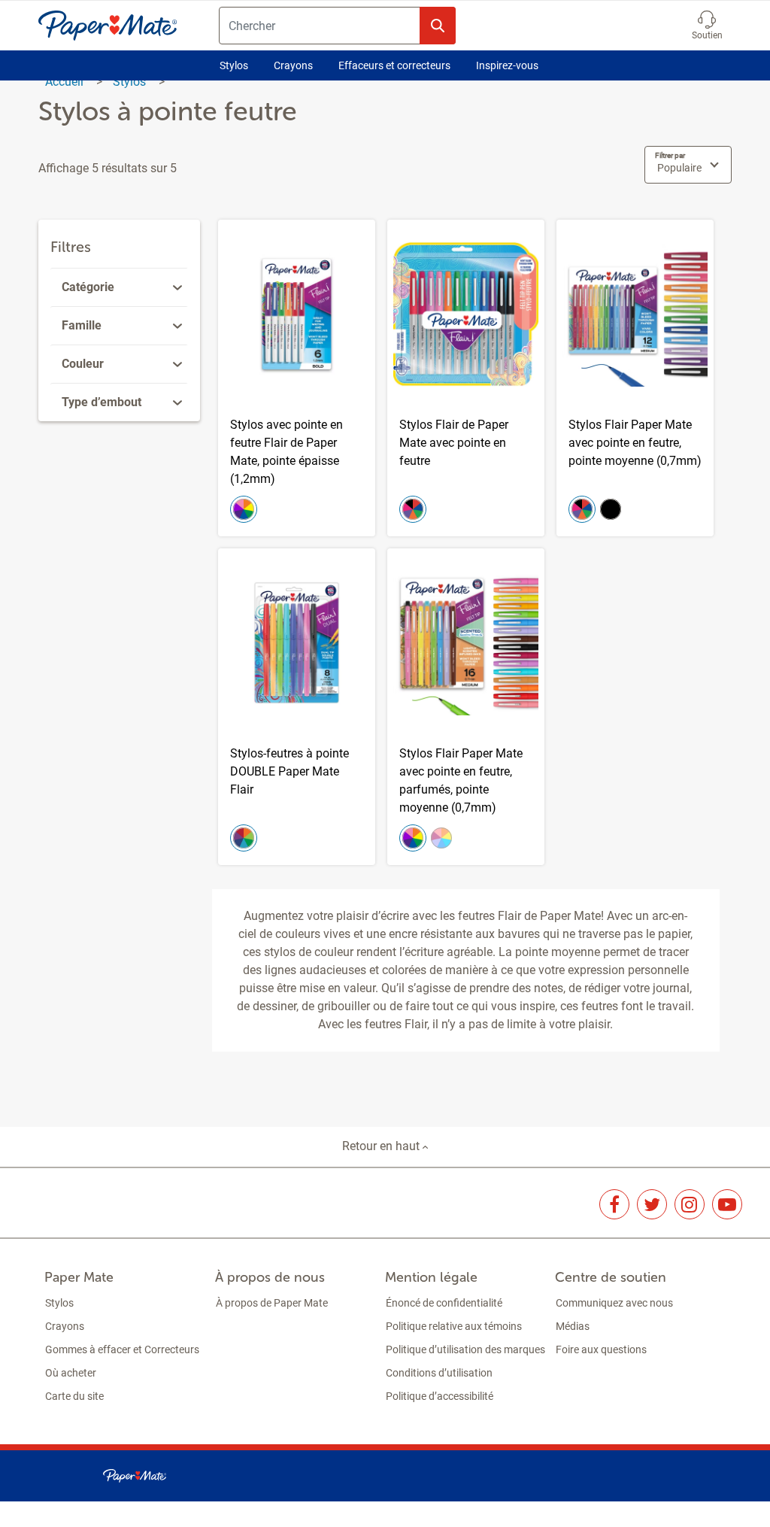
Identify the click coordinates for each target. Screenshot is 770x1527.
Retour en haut (382, 1146)
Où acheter (70, 1373)
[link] (121, 287)
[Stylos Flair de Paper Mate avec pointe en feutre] (465, 378)
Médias (573, 1326)
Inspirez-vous (507, 65)
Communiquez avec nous (614, 1303)
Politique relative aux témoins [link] (454, 1326)
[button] (707, 25)
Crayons (293, 65)
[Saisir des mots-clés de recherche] (438, 25)
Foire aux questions (601, 1349)
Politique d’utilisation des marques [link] (465, 1349)
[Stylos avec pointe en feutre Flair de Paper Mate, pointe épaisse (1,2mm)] (296, 378)
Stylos (234, 65)
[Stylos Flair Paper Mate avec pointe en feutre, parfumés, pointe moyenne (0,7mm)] (465, 706)
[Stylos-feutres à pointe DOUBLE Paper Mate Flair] (296, 706)
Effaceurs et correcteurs (394, 65)
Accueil (65, 81)
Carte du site (74, 1396)
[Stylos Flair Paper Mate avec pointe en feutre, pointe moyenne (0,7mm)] (635, 378)
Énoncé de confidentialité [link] (444, 1303)
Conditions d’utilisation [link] (439, 1373)
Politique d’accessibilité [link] (439, 1396)
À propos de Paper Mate (272, 1303)
